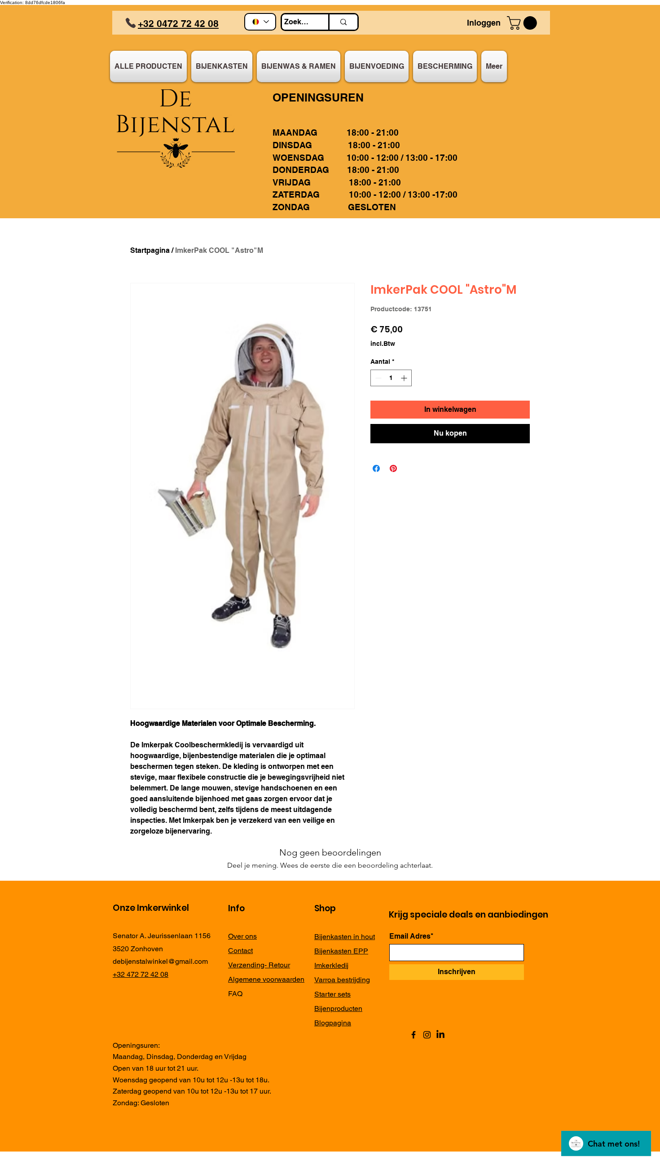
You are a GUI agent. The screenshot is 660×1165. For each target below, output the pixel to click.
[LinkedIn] (440, 1035)
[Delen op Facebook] (376, 468)
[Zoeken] (342, 22)
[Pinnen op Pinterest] (393, 468)
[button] (523, 23)
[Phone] (130, 23)
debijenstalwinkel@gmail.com (160, 961)
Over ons (242, 936)
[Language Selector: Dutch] (260, 22)
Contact (240, 950)
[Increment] (404, 378)
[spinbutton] (391, 378)
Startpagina (150, 250)
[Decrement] (377, 378)
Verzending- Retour (259, 965)
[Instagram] (427, 1035)
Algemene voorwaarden (266, 979)
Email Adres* (411, 936)
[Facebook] (413, 1035)
